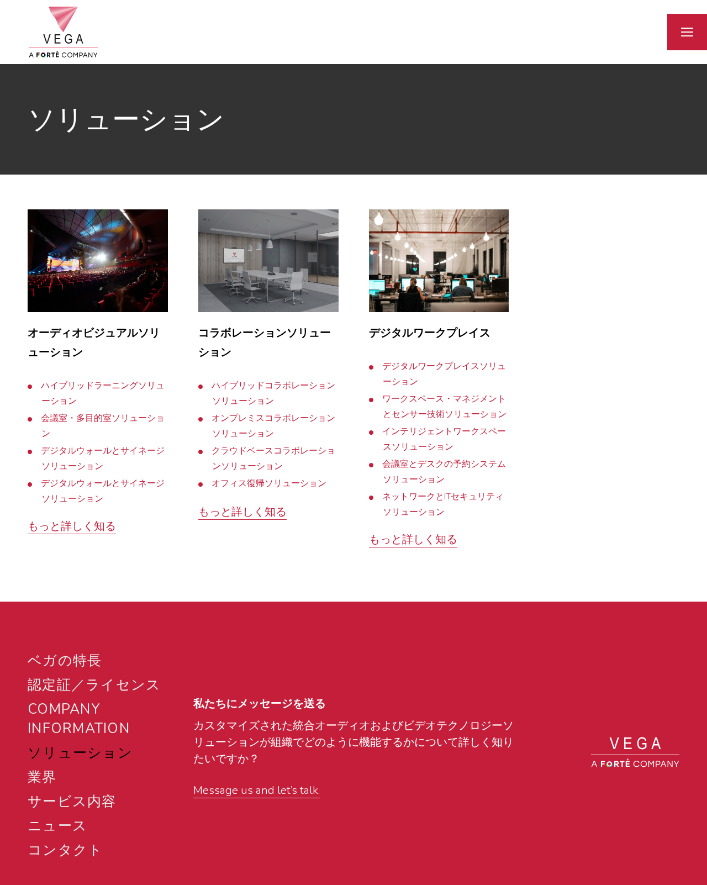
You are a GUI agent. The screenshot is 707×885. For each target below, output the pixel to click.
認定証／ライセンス (94, 685)
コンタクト (65, 850)
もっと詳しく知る (72, 526)
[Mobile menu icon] (687, 32)
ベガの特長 (65, 660)
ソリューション (80, 753)
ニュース (57, 825)
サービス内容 (72, 801)
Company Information (79, 719)
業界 (42, 777)
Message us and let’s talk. (256, 790)
